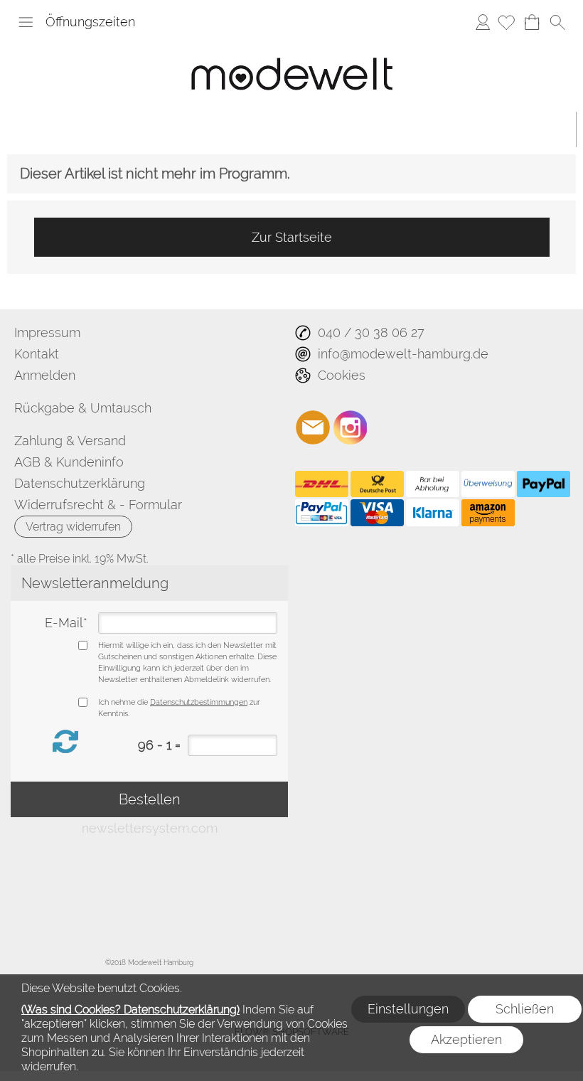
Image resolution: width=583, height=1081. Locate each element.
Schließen (525, 1008)
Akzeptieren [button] (466, 1039)
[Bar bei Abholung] (432, 484)
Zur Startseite (292, 237)
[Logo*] (292, 46)
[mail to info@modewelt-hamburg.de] (313, 427)
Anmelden (483, 21)
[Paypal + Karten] (321, 512)
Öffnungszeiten (90, 21)
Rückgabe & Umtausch (82, 407)
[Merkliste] (506, 22)
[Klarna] (432, 512)
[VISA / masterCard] (377, 512)
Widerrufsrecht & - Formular (98, 504)
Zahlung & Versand (70, 440)
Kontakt (36, 353)
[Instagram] (350, 427)
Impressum (47, 332)
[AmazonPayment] (488, 512)
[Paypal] (543, 484)
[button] (25, 22)
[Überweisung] (488, 484)
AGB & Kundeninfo (69, 461)
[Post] (377, 484)
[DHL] (321, 484)
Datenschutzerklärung (79, 483)
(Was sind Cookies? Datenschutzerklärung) (130, 1009)
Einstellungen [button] (408, 1008)
